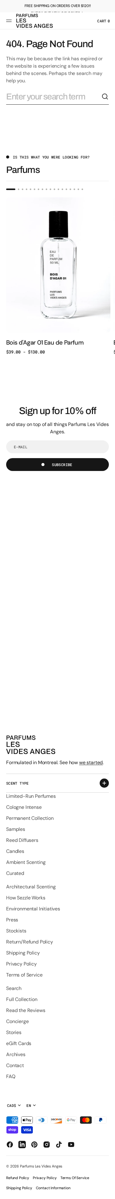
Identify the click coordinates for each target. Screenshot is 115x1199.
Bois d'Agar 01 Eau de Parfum (44, 342)
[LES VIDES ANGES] (34, 20)
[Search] (105, 96)
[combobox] (54, 97)
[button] (9, 20)
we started (91, 762)
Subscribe (62, 464)
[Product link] (58, 276)
